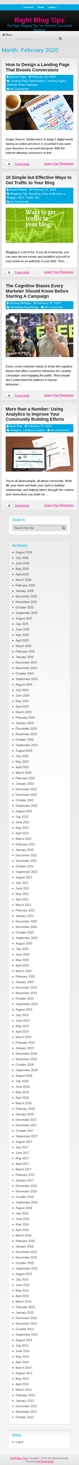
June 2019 (22, 1020)
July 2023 (22, 756)
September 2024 (26, 679)
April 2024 (22, 706)
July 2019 (22, 1015)
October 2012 (25, 1417)
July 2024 (22, 690)
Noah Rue (15, 426)
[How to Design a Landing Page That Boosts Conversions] (39, 112)
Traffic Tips (33, 197)
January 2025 (25, 657)
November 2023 (26, 734)
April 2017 (22, 1163)
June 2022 (22, 822)
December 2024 (26, 662)
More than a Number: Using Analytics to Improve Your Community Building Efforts (35, 414)
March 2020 (23, 971)
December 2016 (26, 1186)
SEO (21, 197)
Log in (19, 1442)
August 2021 (24, 877)
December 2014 (26, 1318)
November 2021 (26, 860)
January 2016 (25, 1246)
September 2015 (26, 1268)
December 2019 (26, 987)
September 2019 (26, 1004)
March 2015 (23, 1301)
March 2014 (23, 1367)
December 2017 (26, 1119)
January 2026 (25, 591)
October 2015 (25, 1263)
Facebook (28, 7)
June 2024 (22, 695)
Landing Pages (56, 80)
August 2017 (24, 1141)
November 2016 (26, 1191)
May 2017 (22, 1158)
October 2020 (25, 932)
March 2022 (23, 838)
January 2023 (25, 783)
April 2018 (22, 1097)
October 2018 (25, 1064)
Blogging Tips (19, 193)
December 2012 (26, 1406)
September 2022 (26, 805)
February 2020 (25, 976)
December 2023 (26, 728)
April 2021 (22, 899)
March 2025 (23, 646)
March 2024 (23, 712)
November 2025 (26, 602)
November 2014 (26, 1323)
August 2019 (24, 1009)
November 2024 (26, 668)
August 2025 (24, 618)
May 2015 (22, 1290)
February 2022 (25, 844)
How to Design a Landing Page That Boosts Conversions (37, 67)
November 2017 (26, 1125)
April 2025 (22, 640)
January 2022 (25, 849)
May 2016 (22, 1224)
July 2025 (22, 624)
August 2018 (24, 1075)
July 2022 (22, 816)
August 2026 (24, 552)
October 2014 (25, 1329)
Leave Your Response (58, 163)
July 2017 (22, 1147)
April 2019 (22, 1031)
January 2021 (25, 916)
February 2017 (25, 1174)
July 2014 (22, 1345)
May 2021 (22, 894)
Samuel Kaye (17, 76)
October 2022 (25, 800)
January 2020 (25, 982)
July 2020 (22, 949)
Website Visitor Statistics (22, 84)
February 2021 (25, 910)
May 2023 (22, 761)
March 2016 (23, 1235)
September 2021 (26, 871)
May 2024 (22, 701)
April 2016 (22, 1230)
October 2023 (25, 739)
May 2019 (22, 1026)
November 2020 (26, 927)
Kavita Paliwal (18, 189)
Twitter (41, 7)
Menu (9, 34)
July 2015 (22, 1279)
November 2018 (26, 1059)
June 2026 (22, 563)
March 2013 (23, 1389)
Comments (22, 164)
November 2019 (26, 993)
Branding (35, 193)
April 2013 (22, 1384)
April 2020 (22, 965)
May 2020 (22, 960)
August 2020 (24, 943)
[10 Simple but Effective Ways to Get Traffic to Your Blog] (39, 225)
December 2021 (26, 855)
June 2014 (22, 1351)
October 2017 (25, 1130)
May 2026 (22, 568)
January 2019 (25, 1048)
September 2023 (26, 745)
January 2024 (25, 723)
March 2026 (23, 580)
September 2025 (26, 613)
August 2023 (24, 750)
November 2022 (26, 794)
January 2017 (25, 1180)
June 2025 (22, 629)
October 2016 (25, 1197)
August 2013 (24, 1373)
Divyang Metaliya (20, 303)
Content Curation (34, 430)
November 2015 (26, 1257)
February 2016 (25, 1241)
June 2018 (22, 1086)
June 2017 (22, 1152)
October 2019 (25, 998)
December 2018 (26, 1053)
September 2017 (26, 1136)
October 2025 (25, 607)
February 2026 (25, 585)
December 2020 (26, 921)
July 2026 (22, 557)
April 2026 (22, 574)
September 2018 (26, 1070)
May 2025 (22, 635)
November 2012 (26, 1411)
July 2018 (22, 1081)
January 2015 (25, 1312)
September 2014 (26, 1334)
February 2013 (25, 1395)
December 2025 (26, 596)
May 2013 (22, 1378)
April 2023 (22, 767)
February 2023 (25, 778)
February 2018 (25, 1108)
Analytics (15, 430)
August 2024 (24, 684)
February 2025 (25, 651)
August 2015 (24, 1274)
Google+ (52, 7)
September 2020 (26, 938)
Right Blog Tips (39, 20)
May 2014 (22, 1356)
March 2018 (23, 1103)
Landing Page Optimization (27, 80)
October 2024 (25, 673)
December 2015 (26, 1252)
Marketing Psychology (24, 307)
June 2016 (22, 1219)
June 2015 (22, 1285)
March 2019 (23, 1037)
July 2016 (22, 1213)
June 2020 (22, 954)
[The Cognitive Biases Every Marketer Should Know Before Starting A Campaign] (39, 335)
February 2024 (25, 717)
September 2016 (26, 1202)
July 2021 (22, 883)
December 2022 (26, 789)
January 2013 (25, 1400)
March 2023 (23, 772)
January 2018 (25, 1114)
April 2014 (22, 1362)
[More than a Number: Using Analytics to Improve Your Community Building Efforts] (39, 454)
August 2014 (24, 1340)
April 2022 (22, 833)
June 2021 (22, 888)
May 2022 (22, 827)
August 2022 (24, 811)
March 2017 (23, 1169)
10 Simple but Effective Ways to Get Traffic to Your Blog (39, 180)
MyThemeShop (45, 1461)
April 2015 (22, 1296)
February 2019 (25, 1042)
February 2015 (25, 1307)
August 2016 (24, 1208)
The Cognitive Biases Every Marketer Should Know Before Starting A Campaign (37, 291)
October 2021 (25, 866)
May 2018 (22, 1092)
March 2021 (23, 905)
